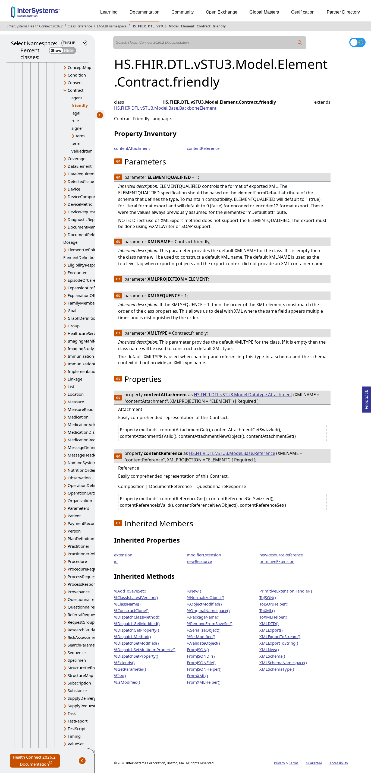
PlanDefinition (81, 538)
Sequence (77, 652)
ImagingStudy (81, 348)
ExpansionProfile (83, 287)
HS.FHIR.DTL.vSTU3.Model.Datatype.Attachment (243, 395)
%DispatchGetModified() (137, 623)
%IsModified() (127, 682)
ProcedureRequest (85, 569)
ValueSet (76, 743)
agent (76, 97)
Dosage (70, 242)
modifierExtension (204, 554)
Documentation (144, 12)
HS (133, 26)
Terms (293, 763)
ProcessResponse (84, 584)
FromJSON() (198, 649)
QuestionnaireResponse (90, 607)
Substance (77, 690)
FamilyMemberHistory (89, 303)
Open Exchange (222, 12)
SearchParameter (84, 645)
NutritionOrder (82, 470)
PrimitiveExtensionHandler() (285, 591)
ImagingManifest (84, 341)
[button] (118, 161)
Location (76, 394)
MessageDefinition (85, 447)
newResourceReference (281, 554)
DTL (151, 26)
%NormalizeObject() (205, 597)
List (71, 386)
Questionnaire (81, 599)
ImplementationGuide (88, 371)
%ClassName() (127, 604)
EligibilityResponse (85, 265)
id (116, 561)
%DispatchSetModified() (136, 643)
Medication (78, 417)
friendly (219, 26)
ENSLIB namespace (112, 26)
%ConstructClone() (131, 610)
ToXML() (267, 610)
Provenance (79, 591)
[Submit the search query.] (299, 42)
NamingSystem (82, 462)
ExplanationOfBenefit (88, 295)
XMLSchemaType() (276, 669)
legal (75, 113)
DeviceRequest (81, 211)
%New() (194, 591)
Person (74, 531)
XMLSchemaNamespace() (283, 662)
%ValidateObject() (203, 643)
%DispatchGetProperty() (136, 630)
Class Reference (80, 26)
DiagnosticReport (84, 219)
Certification (303, 12)
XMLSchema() (272, 656)
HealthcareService (84, 333)
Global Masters (264, 12)
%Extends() (124, 662)
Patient (74, 515)
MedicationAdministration (92, 424)
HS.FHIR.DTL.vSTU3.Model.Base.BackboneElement (165, 108)
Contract (203, 26)
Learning (109, 12)
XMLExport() (271, 630)
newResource (199, 561)
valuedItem (82, 151)
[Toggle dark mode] (357, 42)
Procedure (77, 561)
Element (187, 26)
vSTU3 (161, 26)
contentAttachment (132, 148)
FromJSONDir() (201, 656)
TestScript (77, 728)
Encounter (77, 272)
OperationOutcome (86, 493)
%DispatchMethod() (132, 636)
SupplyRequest (81, 705)
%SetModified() (201, 636)
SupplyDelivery (82, 698)
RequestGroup (81, 622)
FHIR (142, 26)
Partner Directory (343, 12)
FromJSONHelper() (204, 669)
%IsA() (120, 675)
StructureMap (80, 675)
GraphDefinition (83, 318)
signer (77, 128)
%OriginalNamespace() (208, 610)
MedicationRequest (85, 439)
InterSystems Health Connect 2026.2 (35, 26)
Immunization (81, 356)
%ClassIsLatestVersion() (136, 597)
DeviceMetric (80, 204)
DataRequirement (84, 173)
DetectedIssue (81, 181)
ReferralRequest (82, 614)
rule (75, 120)
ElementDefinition (84, 249)
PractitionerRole (83, 553)
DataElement (80, 166)
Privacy (279, 763)
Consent (75, 82)
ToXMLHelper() (273, 617)
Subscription (79, 683)
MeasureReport (82, 409)
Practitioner (78, 546)
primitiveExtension (276, 561)
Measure (76, 401)
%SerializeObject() (204, 630)
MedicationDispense (87, 432)
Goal (72, 310)
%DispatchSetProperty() (136, 656)
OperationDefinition (86, 485)
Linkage (75, 379)
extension (123, 554)
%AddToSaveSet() (130, 591)
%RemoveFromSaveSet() (209, 623)
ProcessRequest (82, 576)
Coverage (76, 158)
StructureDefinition (85, 667)
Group (74, 325)
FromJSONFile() (201, 662)
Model (174, 26)
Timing (74, 736)
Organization (80, 500)
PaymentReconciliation (89, 523)
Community (182, 12)
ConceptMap (79, 67)
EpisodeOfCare (81, 280)
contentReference (203, 148)
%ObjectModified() (204, 604)
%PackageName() (203, 617)
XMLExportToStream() (279, 636)
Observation (79, 477)
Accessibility (338, 763)
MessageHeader (83, 455)
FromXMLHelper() (204, 682)
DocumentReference (87, 234)
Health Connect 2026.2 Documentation (36, 761)
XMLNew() (269, 649)
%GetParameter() (130, 669)
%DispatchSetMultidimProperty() (144, 649)
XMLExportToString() (278, 643)
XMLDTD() (269, 623)
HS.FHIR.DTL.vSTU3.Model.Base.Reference (232, 453)
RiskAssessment (83, 637)
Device (74, 189)
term (80, 135)
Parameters (78, 508)
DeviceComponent (85, 196)
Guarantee (314, 763)
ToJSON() (267, 597)
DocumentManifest (85, 227)
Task (72, 713)
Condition (77, 75)
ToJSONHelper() (273, 604)
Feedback (366, 397)
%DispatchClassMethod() (137, 617)
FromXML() (197, 675)
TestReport (77, 721)
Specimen (77, 660)
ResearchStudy (81, 629)
